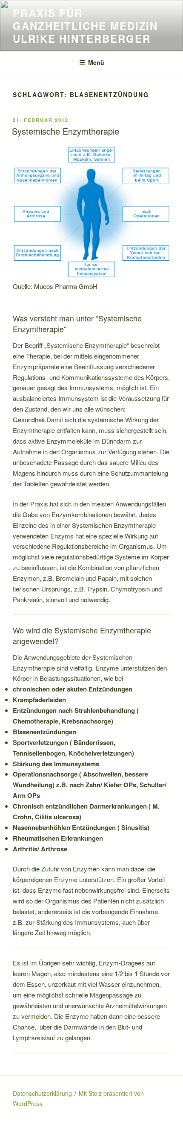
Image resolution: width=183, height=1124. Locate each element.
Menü (96, 62)
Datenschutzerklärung (42, 1093)
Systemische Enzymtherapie (65, 131)
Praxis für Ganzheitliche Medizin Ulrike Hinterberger (85, 26)
